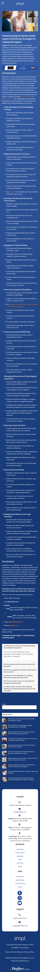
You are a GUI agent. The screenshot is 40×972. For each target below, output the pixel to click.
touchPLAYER (20, 853)
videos (20, 887)
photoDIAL (20, 856)
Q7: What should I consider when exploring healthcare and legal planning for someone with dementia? (19, 688)
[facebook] (20, 893)
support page (20, 880)
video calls (12, 192)
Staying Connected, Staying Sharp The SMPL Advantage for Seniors (21, 719)
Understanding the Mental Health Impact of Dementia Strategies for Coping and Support (19, 38)
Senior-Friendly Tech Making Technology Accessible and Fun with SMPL (20, 726)
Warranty (20, 952)
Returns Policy (11, 952)
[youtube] (20, 903)
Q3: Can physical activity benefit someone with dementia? (19, 665)
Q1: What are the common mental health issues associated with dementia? (19, 647)
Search (4, 704)
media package (20, 883)
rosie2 (20, 859)
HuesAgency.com (27, 958)
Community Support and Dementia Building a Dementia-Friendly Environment (21, 752)
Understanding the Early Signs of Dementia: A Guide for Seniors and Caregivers (21, 765)
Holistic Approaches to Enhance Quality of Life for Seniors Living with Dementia (22, 759)
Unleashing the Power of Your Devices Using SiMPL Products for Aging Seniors (21, 732)
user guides (20, 876)
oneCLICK (20, 863)
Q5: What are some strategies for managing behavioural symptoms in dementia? (18, 676)
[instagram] (20, 898)
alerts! (20, 866)
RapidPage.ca (24, 961)
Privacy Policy (29, 952)
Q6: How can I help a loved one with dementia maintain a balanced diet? (19, 682)
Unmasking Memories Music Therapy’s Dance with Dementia (23, 772)
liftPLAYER (20, 849)
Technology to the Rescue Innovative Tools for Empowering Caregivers (21, 746)
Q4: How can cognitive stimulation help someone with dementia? (20, 671)
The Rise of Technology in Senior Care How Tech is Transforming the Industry (22, 739)
